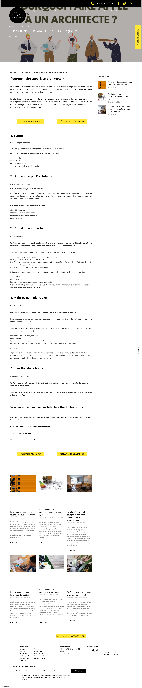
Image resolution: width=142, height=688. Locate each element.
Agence (35, 11)
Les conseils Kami (16, 26)
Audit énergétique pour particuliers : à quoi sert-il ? (50, 591)
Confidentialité (39, 656)
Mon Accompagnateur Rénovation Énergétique (20, 593)
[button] (30, 121)
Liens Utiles (38, 651)
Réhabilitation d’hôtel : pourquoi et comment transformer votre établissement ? (76, 516)
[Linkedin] (93, 650)
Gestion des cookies (40, 658)
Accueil (12, 72)
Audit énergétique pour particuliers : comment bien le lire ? (51, 512)
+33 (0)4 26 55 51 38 (104, 3)
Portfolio (44, 11)
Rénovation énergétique (83, 11)
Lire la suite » (14, 542)
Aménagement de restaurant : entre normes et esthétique (79, 593)
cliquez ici (24, 680)
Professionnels (66, 11)
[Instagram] (97, 650)
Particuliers (54, 11)
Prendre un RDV (137, 37)
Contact (114, 11)
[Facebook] (88, 650)
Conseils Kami (24, 658)
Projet (27, 26)
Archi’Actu (23, 661)
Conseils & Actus (102, 11)
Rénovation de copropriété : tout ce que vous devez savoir (22, 513)
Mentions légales (39, 654)
